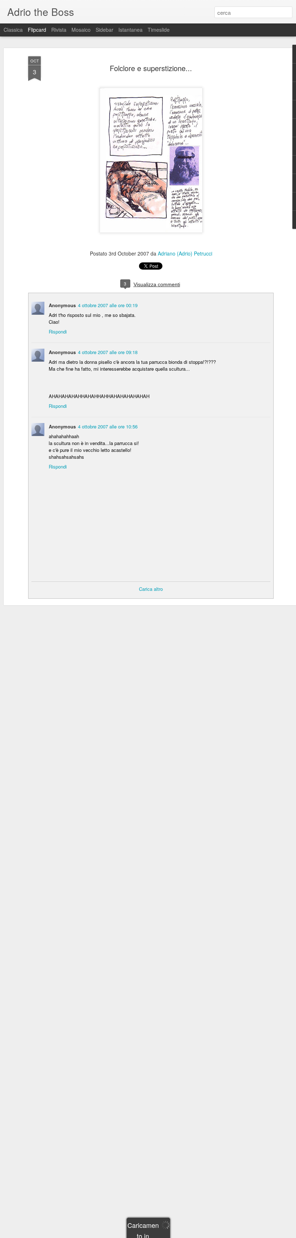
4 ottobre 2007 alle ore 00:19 (108, 305)
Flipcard (37, 29)
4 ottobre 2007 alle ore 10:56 (108, 426)
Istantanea (130, 29)
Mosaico (81, 29)
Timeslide (159, 29)
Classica (13, 29)
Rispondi (58, 331)
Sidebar (104, 29)
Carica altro (151, 588)
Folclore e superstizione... (151, 68)
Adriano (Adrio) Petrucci (185, 253)
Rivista (58, 29)
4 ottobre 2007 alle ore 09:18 (108, 352)
